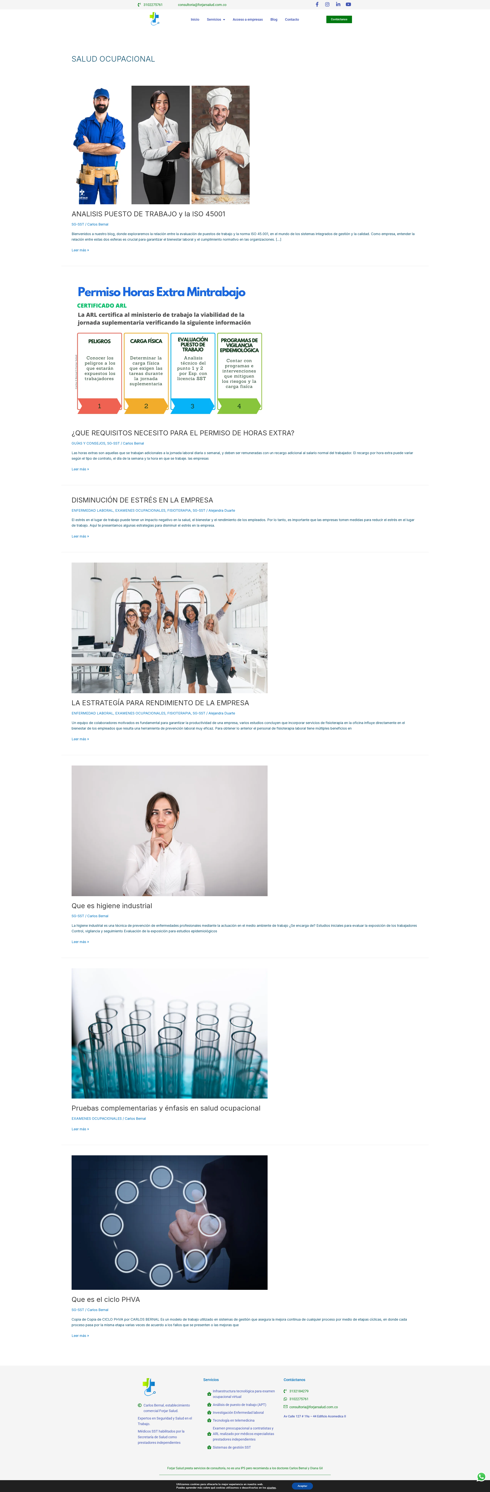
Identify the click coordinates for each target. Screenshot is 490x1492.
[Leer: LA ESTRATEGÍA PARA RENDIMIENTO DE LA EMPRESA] (170, 628)
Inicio (195, 19)
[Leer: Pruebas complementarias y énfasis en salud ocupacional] (170, 1033)
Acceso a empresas (248, 19)
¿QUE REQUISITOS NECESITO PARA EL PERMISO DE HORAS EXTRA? (183, 433)
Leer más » (80, 249)
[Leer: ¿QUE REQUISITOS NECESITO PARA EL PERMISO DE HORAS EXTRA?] (170, 350)
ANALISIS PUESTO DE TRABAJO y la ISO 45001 (148, 214)
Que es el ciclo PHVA (106, 1299)
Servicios (214, 19)
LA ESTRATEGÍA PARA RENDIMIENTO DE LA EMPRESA (160, 703)
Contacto (292, 19)
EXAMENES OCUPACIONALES (140, 510)
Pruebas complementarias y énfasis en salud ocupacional (166, 1108)
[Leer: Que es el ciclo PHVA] (170, 1222)
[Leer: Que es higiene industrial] (170, 830)
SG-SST (78, 224)
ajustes (271, 1488)
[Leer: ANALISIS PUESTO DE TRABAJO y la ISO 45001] (161, 145)
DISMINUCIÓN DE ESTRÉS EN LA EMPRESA (142, 500)
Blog (273, 19)
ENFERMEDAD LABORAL (92, 510)
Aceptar (302, 1486)
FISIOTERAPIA (179, 510)
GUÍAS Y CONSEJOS (88, 443)
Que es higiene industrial (112, 906)
